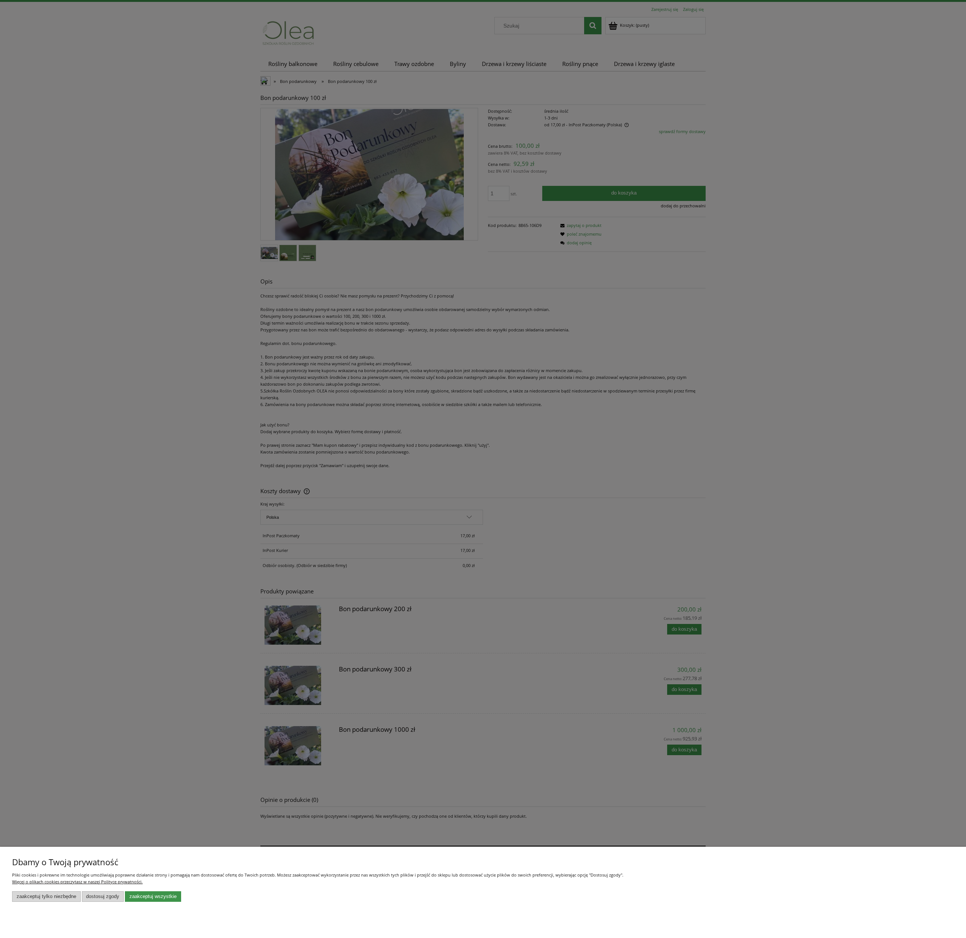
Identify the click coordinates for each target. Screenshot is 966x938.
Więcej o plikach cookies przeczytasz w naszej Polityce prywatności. (77, 881)
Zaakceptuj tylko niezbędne (46, 896)
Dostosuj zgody (102, 896)
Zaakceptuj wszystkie (153, 896)
